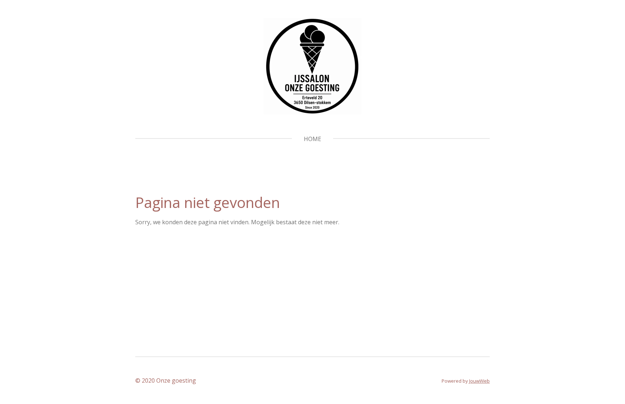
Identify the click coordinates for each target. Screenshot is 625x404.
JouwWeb (479, 381)
